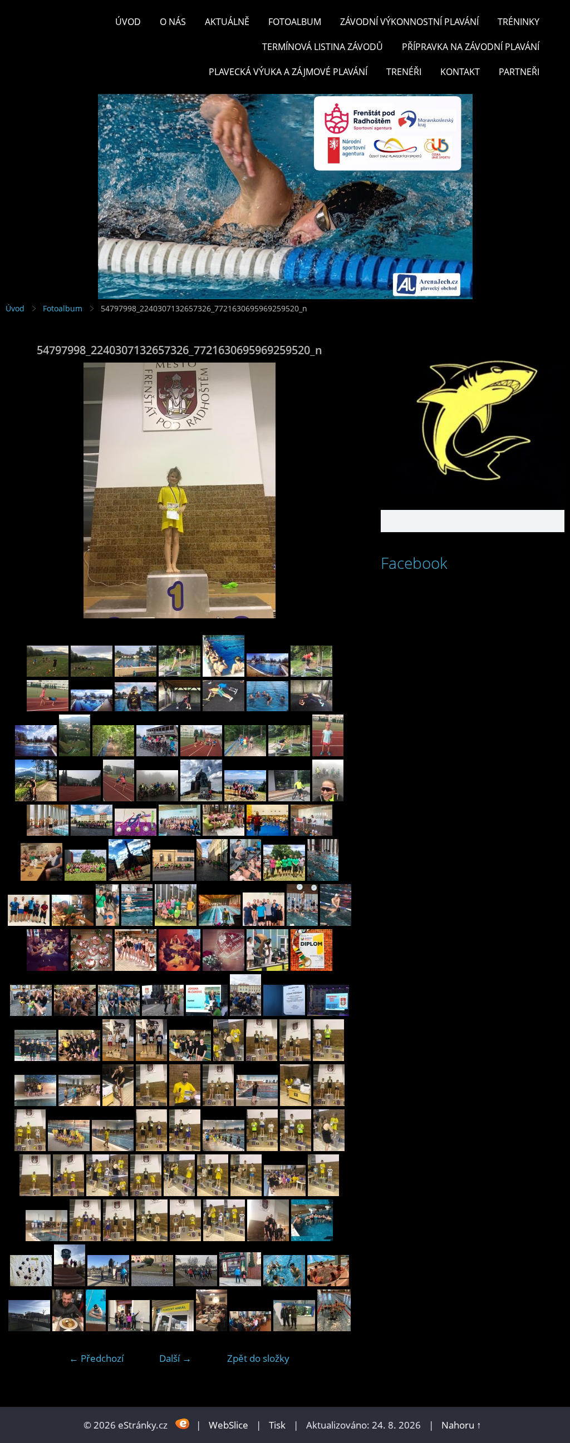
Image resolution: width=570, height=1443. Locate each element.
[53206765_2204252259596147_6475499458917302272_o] (29, 1327)
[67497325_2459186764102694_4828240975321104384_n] (327, 752)
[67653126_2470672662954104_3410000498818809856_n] (74, 752)
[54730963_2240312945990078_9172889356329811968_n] (107, 1192)
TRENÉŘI (403, 72)
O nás (173, 22)
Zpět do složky (258, 1358)
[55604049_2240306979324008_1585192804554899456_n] (329, 1102)
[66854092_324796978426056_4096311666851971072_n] (267, 967)
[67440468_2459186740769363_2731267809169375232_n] (80, 797)
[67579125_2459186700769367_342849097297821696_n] (201, 752)
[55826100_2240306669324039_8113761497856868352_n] (35, 1102)
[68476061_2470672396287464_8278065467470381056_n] (91, 673)
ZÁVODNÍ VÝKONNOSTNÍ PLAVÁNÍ (409, 22)
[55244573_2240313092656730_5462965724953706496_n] (262, 1147)
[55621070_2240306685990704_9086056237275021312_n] (257, 1102)
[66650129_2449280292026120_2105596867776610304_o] (85, 877)
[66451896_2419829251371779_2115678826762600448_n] (107, 922)
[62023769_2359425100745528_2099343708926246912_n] (245, 1012)
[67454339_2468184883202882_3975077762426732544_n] (36, 797)
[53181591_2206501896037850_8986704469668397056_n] (96, 1327)
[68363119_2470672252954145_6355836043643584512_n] (179, 673)
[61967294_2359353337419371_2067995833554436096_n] (328, 1012)
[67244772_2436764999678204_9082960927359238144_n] (201, 797)
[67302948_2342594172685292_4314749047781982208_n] (47, 967)
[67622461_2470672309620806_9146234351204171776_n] (113, 752)
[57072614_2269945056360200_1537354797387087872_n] (190, 1057)
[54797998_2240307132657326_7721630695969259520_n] (35, 1192)
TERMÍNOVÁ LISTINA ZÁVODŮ (322, 47)
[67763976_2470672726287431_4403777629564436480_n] (223, 707)
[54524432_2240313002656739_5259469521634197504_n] (285, 1192)
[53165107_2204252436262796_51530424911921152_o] (173, 1327)
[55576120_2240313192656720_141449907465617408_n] (30, 1147)
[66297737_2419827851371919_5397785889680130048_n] (335, 922)
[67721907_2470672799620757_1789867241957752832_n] (311, 707)
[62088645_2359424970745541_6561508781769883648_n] (207, 1012)
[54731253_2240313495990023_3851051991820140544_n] (68, 1192)
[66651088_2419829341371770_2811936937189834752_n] (41, 877)
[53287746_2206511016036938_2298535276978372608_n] (284, 1282)
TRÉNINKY (518, 22)
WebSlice (228, 1425)
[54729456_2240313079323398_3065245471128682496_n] (212, 1192)
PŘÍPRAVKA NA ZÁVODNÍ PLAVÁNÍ (470, 47)
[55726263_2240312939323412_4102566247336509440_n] (151, 1102)
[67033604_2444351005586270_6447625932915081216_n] (289, 797)
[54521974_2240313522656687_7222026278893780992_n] (152, 1237)
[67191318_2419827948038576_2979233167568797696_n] (47, 832)
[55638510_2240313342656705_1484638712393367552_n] (218, 1102)
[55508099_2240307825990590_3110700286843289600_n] (113, 1147)
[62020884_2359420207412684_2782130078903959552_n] (284, 1012)
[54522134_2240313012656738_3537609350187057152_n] (118, 1237)
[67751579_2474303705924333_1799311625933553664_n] (267, 707)
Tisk (277, 1425)
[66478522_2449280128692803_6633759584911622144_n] (284, 877)
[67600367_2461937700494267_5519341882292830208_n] (157, 752)
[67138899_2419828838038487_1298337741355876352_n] (91, 832)
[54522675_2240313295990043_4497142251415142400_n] (85, 1237)
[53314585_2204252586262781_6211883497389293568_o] (196, 1282)
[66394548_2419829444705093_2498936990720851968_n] (175, 922)
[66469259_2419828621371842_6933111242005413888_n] (29, 922)
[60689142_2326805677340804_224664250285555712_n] (35, 1057)
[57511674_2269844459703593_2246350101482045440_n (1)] (79, 1057)
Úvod (128, 22)
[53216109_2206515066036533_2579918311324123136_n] (328, 1282)
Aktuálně (227, 22)
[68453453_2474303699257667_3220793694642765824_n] (135, 673)
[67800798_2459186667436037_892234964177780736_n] (47, 707)
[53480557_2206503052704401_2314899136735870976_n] (69, 1282)
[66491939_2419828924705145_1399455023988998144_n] (173, 877)
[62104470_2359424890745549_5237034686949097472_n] (163, 1012)
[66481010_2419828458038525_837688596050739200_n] (245, 877)
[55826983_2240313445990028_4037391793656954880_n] (328, 1057)
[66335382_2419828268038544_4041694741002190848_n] (263, 922)
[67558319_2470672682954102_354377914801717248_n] (289, 752)
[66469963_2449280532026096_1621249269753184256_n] (322, 877)
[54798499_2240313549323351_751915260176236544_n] (329, 1147)
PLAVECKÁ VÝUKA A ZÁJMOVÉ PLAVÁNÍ (288, 72)
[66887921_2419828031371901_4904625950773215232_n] (135, 832)
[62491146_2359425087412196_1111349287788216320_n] (31, 1012)
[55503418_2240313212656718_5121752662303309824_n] (151, 1147)
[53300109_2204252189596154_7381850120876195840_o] (240, 1282)
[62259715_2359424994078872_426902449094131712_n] (119, 1012)
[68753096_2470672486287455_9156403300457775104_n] (47, 673)
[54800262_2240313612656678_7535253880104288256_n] (295, 1147)
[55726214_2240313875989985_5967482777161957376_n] (184, 1102)
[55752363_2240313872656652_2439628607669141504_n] (118, 1102)
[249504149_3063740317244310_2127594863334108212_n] (334, 1327)
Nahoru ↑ (461, 1425)
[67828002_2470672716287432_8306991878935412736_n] (311, 673)
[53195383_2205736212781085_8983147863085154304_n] (67, 1327)
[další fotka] (334, 490)
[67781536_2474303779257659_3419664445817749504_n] (135, 707)
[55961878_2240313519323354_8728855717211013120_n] (261, 1057)
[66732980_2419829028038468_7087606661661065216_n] (223, 832)
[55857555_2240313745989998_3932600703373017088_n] (295, 1057)
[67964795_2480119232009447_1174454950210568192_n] (223, 673)
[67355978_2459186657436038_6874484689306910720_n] (118, 797)
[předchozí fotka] (23, 490)
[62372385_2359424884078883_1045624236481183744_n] (75, 1012)
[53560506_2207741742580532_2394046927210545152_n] (312, 1237)
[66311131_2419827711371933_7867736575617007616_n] (302, 922)
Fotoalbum (294, 22)
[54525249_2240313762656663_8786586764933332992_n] (246, 1192)
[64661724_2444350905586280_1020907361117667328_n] (327, 797)
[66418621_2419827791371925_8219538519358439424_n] (137, 922)
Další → (175, 1358)
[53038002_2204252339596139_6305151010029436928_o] (294, 1327)
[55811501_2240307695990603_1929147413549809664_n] (79, 1102)
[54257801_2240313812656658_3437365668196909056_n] (224, 1237)
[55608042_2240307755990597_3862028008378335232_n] (295, 1102)
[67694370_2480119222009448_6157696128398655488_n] (36, 752)
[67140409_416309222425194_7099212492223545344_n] (179, 967)
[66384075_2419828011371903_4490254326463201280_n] (219, 922)
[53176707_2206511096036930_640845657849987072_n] (129, 1327)
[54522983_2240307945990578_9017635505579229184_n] (46, 1237)
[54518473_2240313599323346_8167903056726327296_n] (185, 1237)
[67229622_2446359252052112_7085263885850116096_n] (245, 797)
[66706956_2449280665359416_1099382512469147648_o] (311, 832)
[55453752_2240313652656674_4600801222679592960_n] (184, 1147)
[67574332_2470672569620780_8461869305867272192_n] (245, 752)
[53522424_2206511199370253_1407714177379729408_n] (31, 1282)
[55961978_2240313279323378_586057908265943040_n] (228, 1057)
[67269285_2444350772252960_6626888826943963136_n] (157, 797)
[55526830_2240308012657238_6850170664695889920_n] (69, 1147)
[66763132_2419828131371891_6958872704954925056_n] (179, 832)
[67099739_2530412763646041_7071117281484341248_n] (223, 967)
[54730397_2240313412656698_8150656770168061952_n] (145, 1192)
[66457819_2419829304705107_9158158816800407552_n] (73, 922)
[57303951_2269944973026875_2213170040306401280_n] (118, 1057)
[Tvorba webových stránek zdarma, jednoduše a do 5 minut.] (182, 1424)
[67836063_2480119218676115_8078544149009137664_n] (267, 673)
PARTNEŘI (519, 72)
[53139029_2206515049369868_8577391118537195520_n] (211, 1327)
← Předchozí (96, 1358)
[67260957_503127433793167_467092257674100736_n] (91, 967)
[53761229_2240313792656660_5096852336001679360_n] (268, 1237)
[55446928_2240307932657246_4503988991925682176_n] (223, 1147)
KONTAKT (460, 72)
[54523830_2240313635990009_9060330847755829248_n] (323, 1192)
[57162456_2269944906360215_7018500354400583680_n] (151, 1057)
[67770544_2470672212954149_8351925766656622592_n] (179, 707)
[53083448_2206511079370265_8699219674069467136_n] (250, 1327)
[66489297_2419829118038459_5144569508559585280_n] (212, 877)
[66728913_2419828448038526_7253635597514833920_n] (267, 832)
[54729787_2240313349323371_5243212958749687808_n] (179, 1192)
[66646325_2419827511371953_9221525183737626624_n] (129, 877)
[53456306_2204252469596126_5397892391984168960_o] (108, 1282)
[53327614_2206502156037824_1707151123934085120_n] (152, 1282)
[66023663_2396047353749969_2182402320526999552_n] (311, 967)
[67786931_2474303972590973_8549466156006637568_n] (91, 707)
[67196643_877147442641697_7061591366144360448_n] (135, 967)
